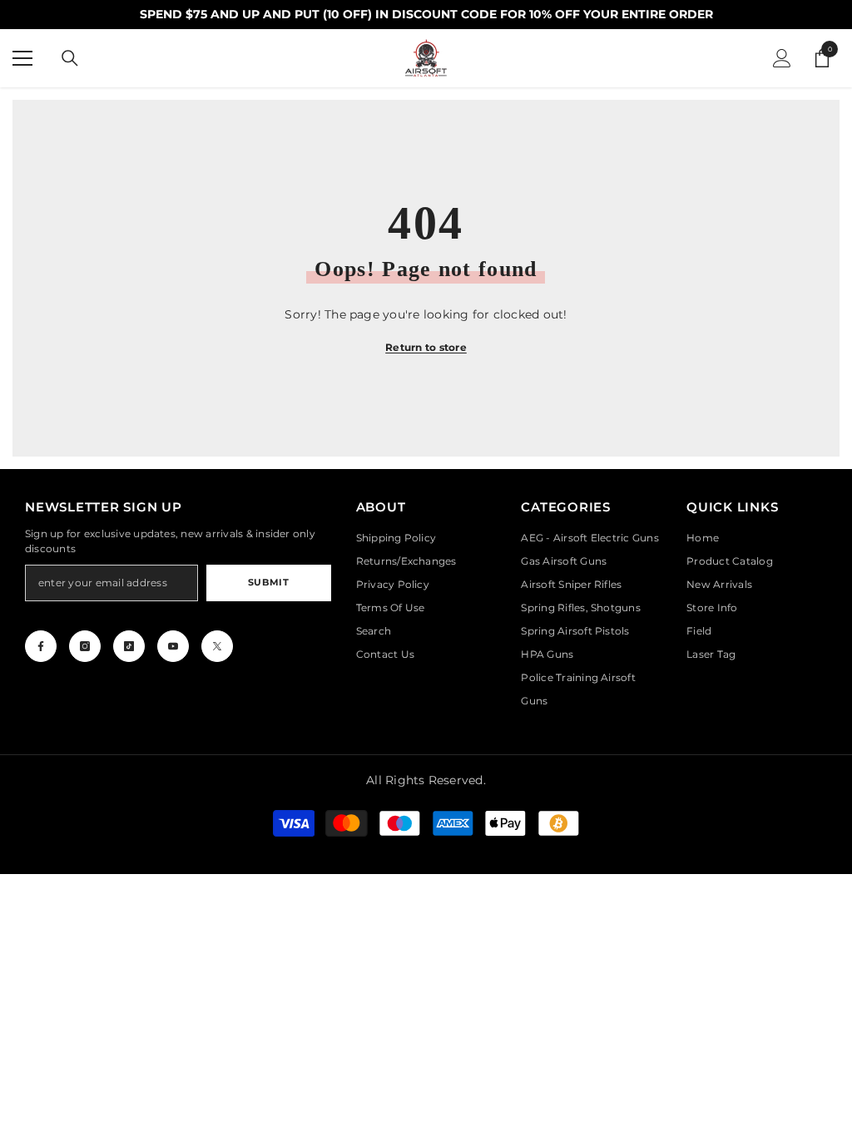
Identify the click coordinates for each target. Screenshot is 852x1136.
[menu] (22, 58)
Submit (268, 582)
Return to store (426, 347)
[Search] (70, 58)
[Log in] (782, 58)
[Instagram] (85, 646)
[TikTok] (129, 646)
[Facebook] (41, 646)
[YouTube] (173, 646)
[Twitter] (217, 646)
